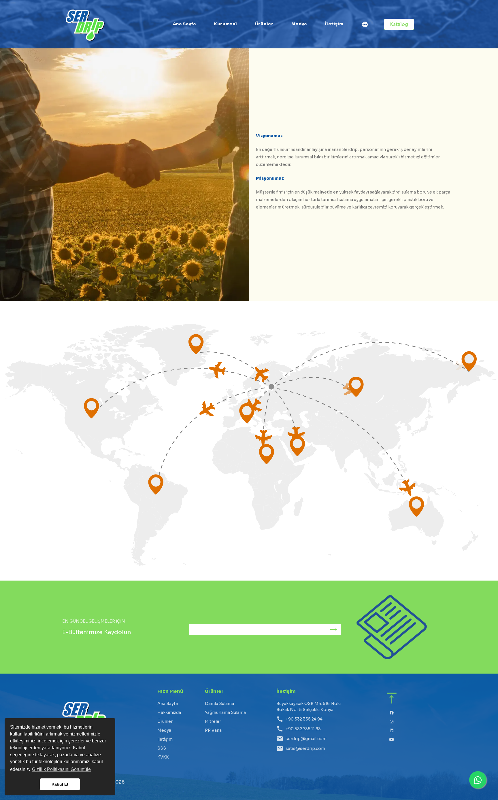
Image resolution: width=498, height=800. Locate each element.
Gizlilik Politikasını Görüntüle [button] (61, 769)
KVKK (163, 757)
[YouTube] (391, 740)
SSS (161, 748)
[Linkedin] (391, 731)
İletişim (334, 23)
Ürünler (165, 721)
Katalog (399, 24)
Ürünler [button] (264, 23)
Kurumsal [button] (225, 23)
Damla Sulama (219, 703)
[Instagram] (391, 722)
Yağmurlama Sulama (225, 712)
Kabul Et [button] (60, 784)
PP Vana (213, 730)
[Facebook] (391, 713)
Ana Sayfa (184, 23)
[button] (365, 25)
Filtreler (213, 721)
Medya (299, 23)
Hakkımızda (169, 712)
